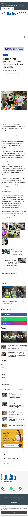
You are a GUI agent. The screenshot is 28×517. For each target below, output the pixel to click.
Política (3, 374)
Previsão (11, 417)
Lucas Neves (11, 458)
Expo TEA (6, 463)
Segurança (8, 287)
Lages (17, 458)
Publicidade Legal (5, 384)
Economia (3, 371)
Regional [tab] (21, 389)
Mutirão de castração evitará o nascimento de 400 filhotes (17, 413)
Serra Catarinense (8, 461)
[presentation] (23, 283)
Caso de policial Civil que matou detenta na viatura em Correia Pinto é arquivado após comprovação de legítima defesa (16, 354)
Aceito (14, 512)
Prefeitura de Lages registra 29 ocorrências (17, 426)
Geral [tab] (8, 389)
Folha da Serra (18, 461)
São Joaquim (12, 411)
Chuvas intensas (13, 424)
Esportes (3, 377)
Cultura (3, 367)
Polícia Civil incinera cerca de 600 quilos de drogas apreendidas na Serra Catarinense (13, 300)
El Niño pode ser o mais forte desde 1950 (16, 419)
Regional (3, 364)
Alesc (5, 55)
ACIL (10, 402)
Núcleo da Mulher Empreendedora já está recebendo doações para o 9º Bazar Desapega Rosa (17, 347)
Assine (2, 381)
